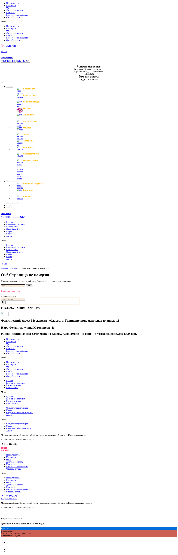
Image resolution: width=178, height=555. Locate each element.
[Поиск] (3, 302)
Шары (9, 231)
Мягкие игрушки (14, 385)
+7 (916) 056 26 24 (9, 498)
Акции (9, 236)
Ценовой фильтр (8, 296)
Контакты (10, 12)
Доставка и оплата (14, 10)
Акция (9, 415)
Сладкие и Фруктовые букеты (19, 412)
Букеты (9, 222)
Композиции (12, 227)
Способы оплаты (13, 17)
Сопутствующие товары (17, 408)
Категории (11, 5)
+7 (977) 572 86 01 (9, 496)
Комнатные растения (15, 224)
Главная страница (9, 268)
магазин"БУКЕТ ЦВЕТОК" (15, 59)
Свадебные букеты (14, 229)
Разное (9, 234)
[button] (89, 22)
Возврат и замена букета (17, 15)
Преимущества (13, 3)
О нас (8, 8)
